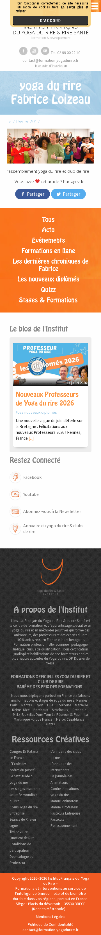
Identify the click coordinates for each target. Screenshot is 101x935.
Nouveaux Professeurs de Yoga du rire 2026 (47, 399)
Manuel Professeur (64, 807)
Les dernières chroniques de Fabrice (50, 265)
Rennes (81, 700)
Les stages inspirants (25, 788)
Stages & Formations (48, 300)
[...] (31, 438)
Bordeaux (40, 709)
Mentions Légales (50, 916)
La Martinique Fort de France (51, 717)
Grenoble (79, 709)
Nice (26, 709)
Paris (13, 705)
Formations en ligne (48, 251)
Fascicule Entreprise (65, 813)
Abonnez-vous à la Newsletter (52, 511)
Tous (48, 220)
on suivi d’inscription (51, 65)
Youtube (31, 494)
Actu (48, 230)
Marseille (81, 705)
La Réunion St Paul (66, 714)
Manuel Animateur (64, 801)
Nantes (26, 705)
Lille (50, 705)
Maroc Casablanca (70, 719)
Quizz (48, 290)
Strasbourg (60, 709)
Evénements (48, 240)
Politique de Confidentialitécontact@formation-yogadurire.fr (50, 927)
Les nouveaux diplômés (48, 279)
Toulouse (64, 705)
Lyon (39, 705)
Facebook (32, 477)
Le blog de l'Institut (39, 329)
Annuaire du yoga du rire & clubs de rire (53, 528)
